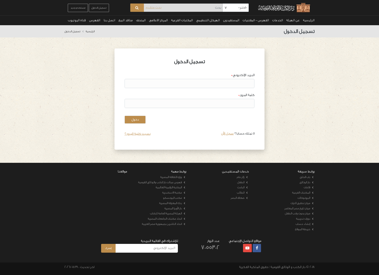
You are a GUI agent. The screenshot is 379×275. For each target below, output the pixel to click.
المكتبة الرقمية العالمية (169, 187)
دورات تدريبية (303, 218)
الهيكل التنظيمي (208, 20)
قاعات (307, 187)
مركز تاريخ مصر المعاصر (297, 208)
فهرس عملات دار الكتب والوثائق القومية (160, 182)
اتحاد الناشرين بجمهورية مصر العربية (162, 223)
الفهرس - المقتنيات (256, 20)
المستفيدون (231, 20)
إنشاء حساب (303, 223)
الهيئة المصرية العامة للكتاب (166, 213)
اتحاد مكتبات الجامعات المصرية (165, 218)
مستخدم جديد (77, 7)
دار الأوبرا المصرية (173, 208)
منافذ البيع (125, 20)
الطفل (240, 182)
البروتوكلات (304, 197)
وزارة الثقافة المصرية (171, 177)
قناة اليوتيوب (77, 20)
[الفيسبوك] (256, 248)
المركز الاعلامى (158, 20)
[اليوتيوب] (247, 248)
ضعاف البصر (237, 197)
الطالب (240, 192)
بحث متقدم (153, 7)
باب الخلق (305, 177)
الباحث (240, 187)
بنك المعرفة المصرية (170, 203)
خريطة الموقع (302, 229)
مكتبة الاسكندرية (172, 192)
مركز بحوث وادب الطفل (297, 213)
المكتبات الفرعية (182, 20)
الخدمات (277, 20)
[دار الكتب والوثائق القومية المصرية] (283, 8)
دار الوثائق (305, 182)
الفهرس (94, 20)
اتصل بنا (109, 20)
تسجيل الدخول (98, 7)
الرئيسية (309, 20)
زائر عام (240, 177)
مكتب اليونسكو (172, 197)
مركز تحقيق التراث (300, 203)
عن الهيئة (293, 20)
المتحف (141, 20)
